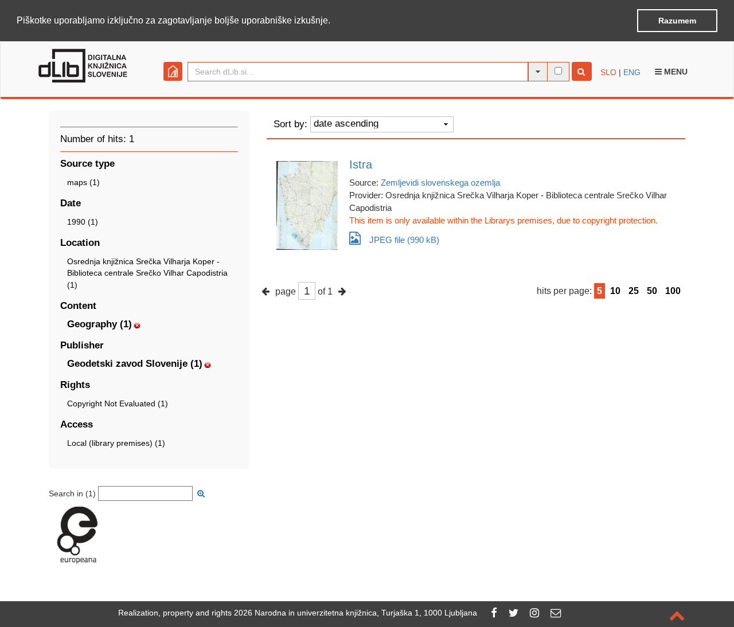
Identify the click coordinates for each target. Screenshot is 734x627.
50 (652, 291)
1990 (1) (82, 221)
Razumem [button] (677, 20)
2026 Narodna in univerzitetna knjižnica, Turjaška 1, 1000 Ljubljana (355, 612)
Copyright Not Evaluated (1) (117, 403)
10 (615, 291)
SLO (608, 72)
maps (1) (83, 182)
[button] (334, 21)
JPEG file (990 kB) (404, 240)
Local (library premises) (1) (116, 443)
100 (673, 291)
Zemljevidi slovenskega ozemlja (440, 182)
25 (633, 291)
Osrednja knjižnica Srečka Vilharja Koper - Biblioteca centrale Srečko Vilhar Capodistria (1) (147, 273)
